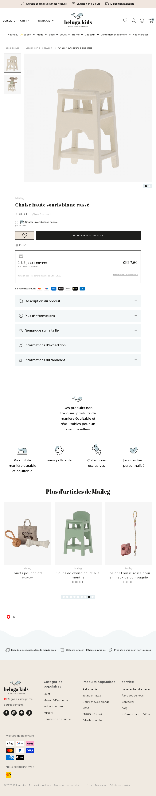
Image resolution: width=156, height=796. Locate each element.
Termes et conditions (40, 785)
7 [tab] (85, 597)
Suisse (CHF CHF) (15, 20)
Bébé (52, 34)
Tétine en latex (92, 695)
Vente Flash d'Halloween (39, 47)
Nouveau (13, 34)
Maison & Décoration (56, 700)
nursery (48, 712)
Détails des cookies (120, 785)
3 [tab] (71, 597)
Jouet (63, 34)
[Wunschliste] (125, 21)
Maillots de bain (53, 706)
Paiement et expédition (136, 714)
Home (76, 34)
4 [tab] (74, 597)
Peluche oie (90, 689)
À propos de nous (132, 695)
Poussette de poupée (57, 719)
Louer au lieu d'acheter (136, 689)
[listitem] (44, 4)
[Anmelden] (142, 22)
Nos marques (140, 34)
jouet (47, 693)
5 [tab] (78, 597)
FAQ (124, 708)
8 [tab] (89, 597)
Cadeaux (90, 34)
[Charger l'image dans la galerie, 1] (12, 63)
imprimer (86, 785)
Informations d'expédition (125, 274)
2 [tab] (149, 186)
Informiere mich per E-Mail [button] (88, 235)
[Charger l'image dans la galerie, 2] (12, 84)
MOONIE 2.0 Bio (92, 713)
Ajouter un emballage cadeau (41, 222)
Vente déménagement (114, 34)
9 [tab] (93, 597)
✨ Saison (25, 34)
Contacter (128, 701)
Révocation (101, 785)
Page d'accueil (11, 47)
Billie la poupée (92, 720)
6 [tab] (82, 597)
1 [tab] (146, 186)
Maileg (19, 198)
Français (43, 20)
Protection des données (66, 785)
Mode (40, 34)
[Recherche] (133, 20)
